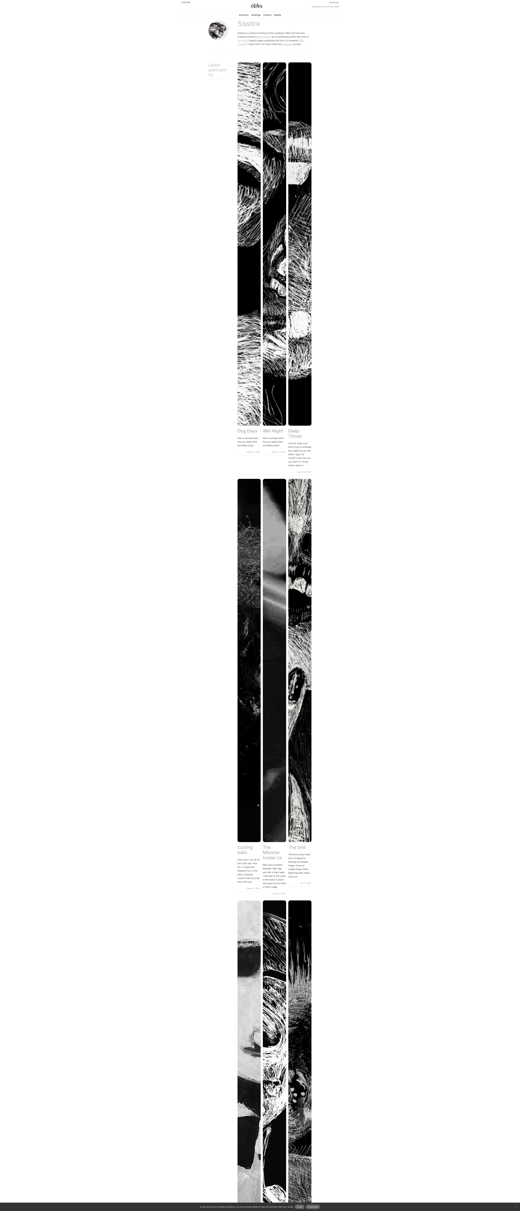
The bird (297, 847)
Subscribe (185, 2)
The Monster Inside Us (272, 852)
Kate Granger (264, 36)
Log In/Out (334, 2)
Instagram (287, 44)
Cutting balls (245, 850)
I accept (299, 1207)
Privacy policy (313, 1207)
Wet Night (273, 430)
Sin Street (243, 40)
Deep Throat (295, 433)
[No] (516, 1206)
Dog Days (247, 430)
